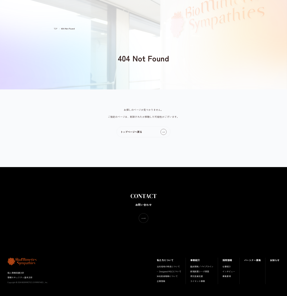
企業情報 (161, 281)
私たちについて (165, 260)
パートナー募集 (252, 260)
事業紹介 (195, 260)
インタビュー (228, 271)
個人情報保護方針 (15, 272)
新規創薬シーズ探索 (199, 271)
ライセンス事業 (197, 281)
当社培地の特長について (168, 266)
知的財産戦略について (167, 276)
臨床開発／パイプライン (201, 266)
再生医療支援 (196, 276)
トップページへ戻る (131, 132)
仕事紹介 (226, 266)
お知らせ (275, 260)
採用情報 (227, 260)
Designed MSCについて (170, 271)
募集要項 (226, 276)
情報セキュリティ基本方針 (20, 277)
